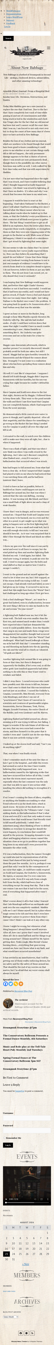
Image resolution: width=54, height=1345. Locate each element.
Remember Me (13, 1137)
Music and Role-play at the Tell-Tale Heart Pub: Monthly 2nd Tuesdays (24, 1048)
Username (8, 1113)
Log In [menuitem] (7, 26)
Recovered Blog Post (23, 991)
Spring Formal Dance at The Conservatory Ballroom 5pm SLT (22, 1059)
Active (8, 1291)
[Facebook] (5, 984)
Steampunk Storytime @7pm (20, 1027)
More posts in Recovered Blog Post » (38, 1022)
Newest (4, 1291)
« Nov (25, 1264)
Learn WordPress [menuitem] (14, 17)
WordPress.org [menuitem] (13, 10)
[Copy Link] (16, 984)
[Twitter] (10, 984)
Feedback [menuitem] (10, 23)
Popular (13, 1291)
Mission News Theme (19, 1341)
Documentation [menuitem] (13, 13)
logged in (19, 1091)
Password (8, 1125)
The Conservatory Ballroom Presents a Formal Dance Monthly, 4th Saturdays (25, 1037)
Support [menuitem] (10, 20)
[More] (21, 984)
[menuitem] (27, 36)
